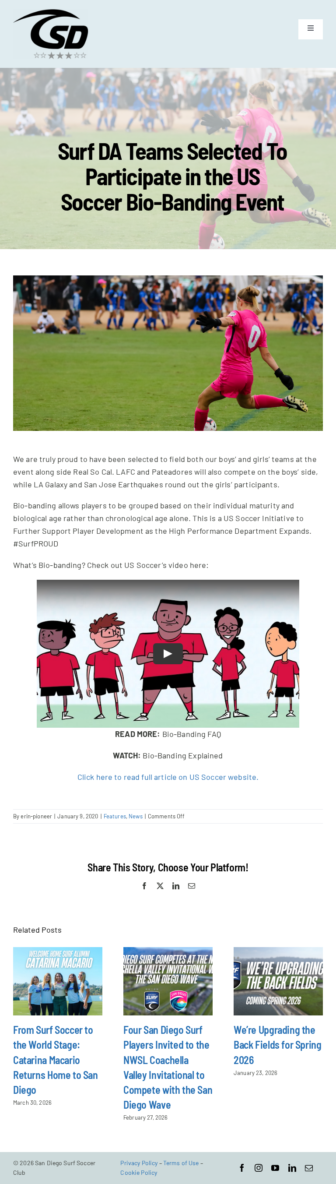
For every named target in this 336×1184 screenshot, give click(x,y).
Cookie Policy (138, 1172)
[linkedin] (292, 1168)
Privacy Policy (139, 1162)
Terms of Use (181, 1162)
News (136, 816)
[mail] (309, 1168)
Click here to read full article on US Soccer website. (168, 777)
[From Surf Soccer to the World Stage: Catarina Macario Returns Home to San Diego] (57, 981)
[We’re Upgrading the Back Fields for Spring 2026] (278, 981)
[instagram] (258, 1168)
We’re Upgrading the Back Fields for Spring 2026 (278, 1044)
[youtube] (275, 1168)
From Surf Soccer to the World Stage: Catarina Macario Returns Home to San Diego (55, 1059)
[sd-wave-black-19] (50, 13)
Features (115, 816)
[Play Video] (168, 653)
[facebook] (242, 1168)
